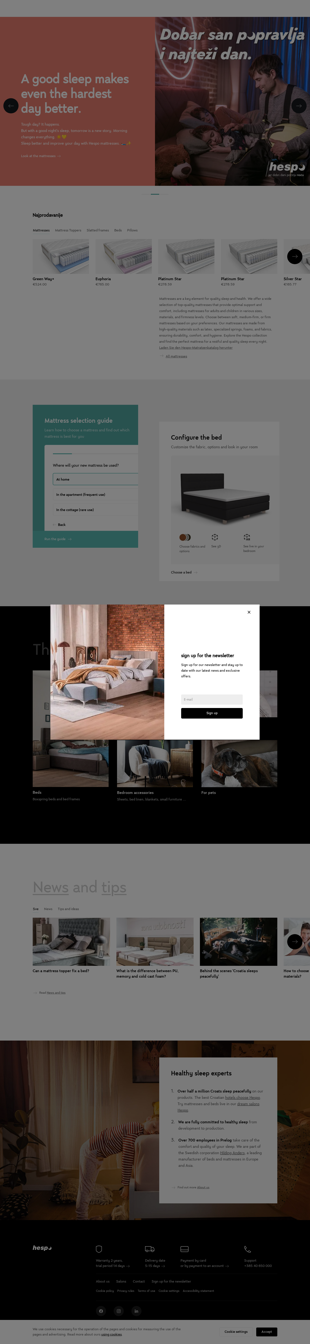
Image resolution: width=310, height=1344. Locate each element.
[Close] (249, 612)
